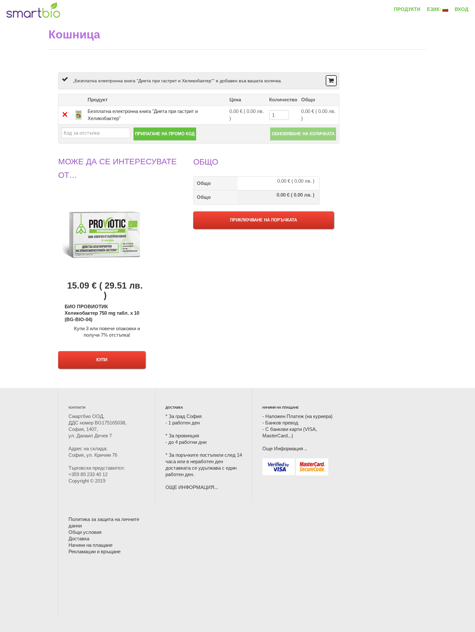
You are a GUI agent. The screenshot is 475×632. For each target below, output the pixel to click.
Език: (434, 9)
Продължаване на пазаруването (331, 81)
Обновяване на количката (303, 133)
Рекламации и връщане (95, 551)
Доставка (79, 538)
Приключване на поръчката (263, 220)
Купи (101, 359)
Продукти (407, 9)
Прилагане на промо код (165, 133)
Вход (462, 9)
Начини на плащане (90, 545)
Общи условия (85, 532)
